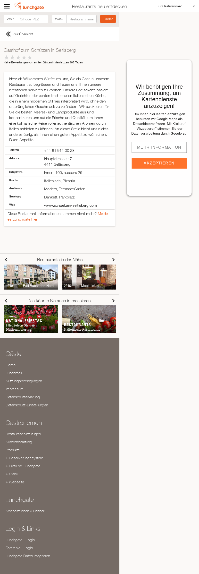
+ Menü (12, 474)
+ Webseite (15, 482)
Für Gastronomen (169, 6)
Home (11, 365)
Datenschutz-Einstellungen (27, 405)
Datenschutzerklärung (23, 397)
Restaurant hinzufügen (23, 434)
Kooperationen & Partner (25, 511)
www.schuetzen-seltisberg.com (70, 205)
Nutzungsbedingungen (24, 381)
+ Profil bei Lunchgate (23, 466)
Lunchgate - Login (20, 540)
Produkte (13, 450)
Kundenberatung (19, 442)
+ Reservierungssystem (24, 458)
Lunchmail (14, 373)
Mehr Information (159, 147)
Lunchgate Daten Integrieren (28, 556)
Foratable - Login (19, 548)
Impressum (15, 389)
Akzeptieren (159, 163)
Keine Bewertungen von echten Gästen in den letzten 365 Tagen (43, 62)
